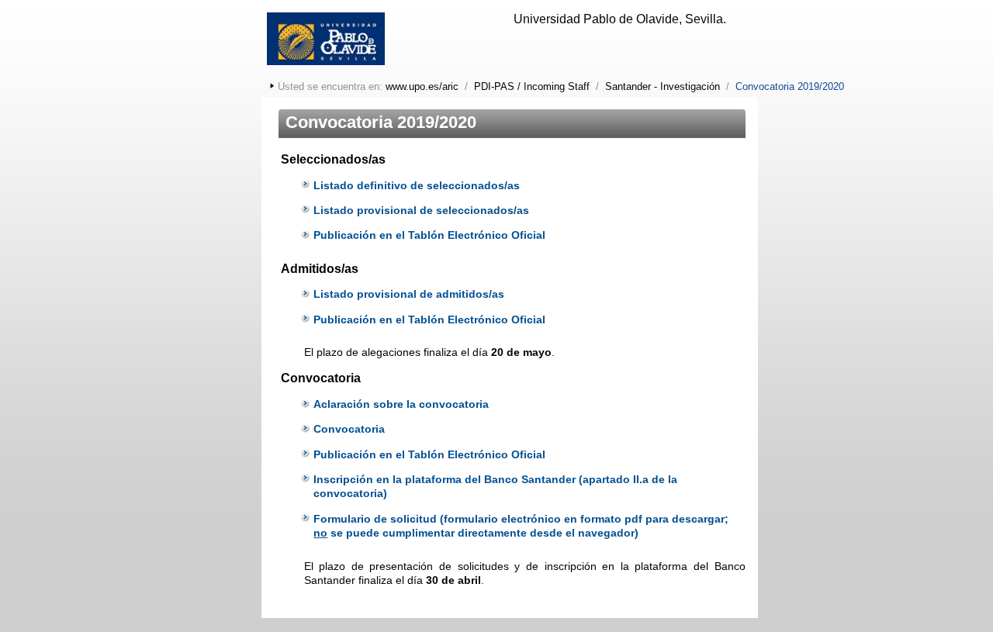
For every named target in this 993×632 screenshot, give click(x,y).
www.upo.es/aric (422, 86)
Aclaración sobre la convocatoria (401, 404)
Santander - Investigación (662, 86)
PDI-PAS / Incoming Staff (532, 86)
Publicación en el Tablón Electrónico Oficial (429, 235)
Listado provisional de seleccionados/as (421, 210)
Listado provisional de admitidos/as (408, 294)
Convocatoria (349, 429)
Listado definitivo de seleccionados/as (416, 185)
